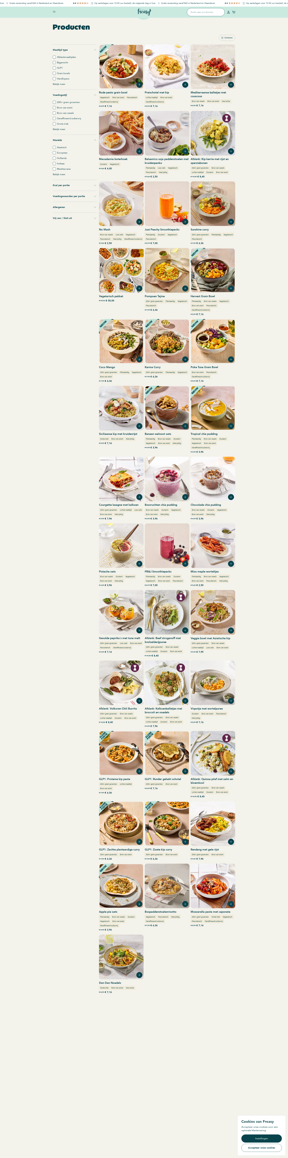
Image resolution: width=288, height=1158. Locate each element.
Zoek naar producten (201, 12)
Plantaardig (150, 168)
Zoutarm (103, 164)
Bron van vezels (198, 101)
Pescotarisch (132, 97)
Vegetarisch (105, 97)
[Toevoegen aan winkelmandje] (139, 85)
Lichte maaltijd (152, 97)
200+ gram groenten (200, 168)
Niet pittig (163, 172)
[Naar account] (228, 12)
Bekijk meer (59, 84)
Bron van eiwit (118, 97)
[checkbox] (54, 57)
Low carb (161, 168)
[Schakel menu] (54, 11)
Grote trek (104, 439)
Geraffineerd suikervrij (109, 102)
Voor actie (226, 101)
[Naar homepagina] (144, 12)
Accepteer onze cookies (261, 1147)
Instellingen (261, 1138)
